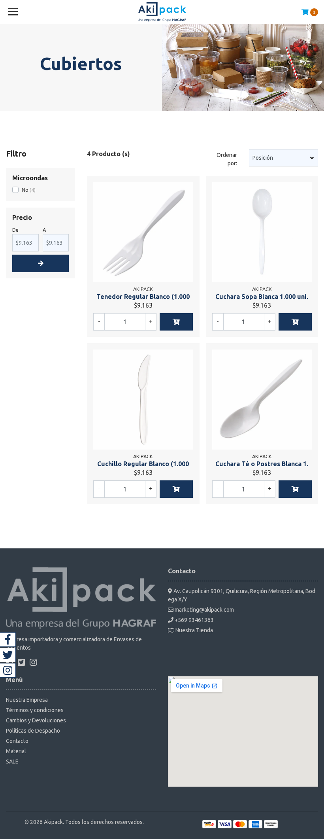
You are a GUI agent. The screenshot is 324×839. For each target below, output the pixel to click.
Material (16, 751)
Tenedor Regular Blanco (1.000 (143, 296)
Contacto (17, 741)
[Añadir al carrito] (176, 322)
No (25, 190)
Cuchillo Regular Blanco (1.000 (143, 463)
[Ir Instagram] (8, 670)
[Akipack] (162, 12)
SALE (12, 761)
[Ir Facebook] (8, 639)
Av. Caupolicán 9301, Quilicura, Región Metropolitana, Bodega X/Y (241, 595)
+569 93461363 (193, 620)
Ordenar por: (227, 159)
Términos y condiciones (35, 710)
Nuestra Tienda (193, 630)
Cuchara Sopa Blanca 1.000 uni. (261, 296)
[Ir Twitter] (8, 655)
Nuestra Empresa (27, 700)
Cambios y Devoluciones (36, 720)
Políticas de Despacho (33, 731)
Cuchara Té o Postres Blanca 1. (261, 463)
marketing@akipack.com (203, 610)
